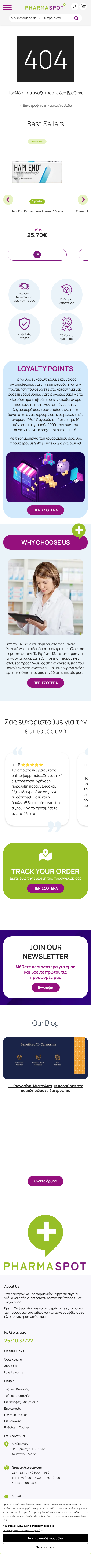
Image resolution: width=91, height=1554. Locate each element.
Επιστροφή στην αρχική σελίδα (47, 105)
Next (83, 200)
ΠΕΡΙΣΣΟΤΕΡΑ (45, 510)
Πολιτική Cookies (15, 1415)
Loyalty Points (13, 1372)
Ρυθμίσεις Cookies (17, 1427)
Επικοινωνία (12, 1408)
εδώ (5, 1519)
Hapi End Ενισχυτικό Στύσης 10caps (37, 211)
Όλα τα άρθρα (45, 1181)
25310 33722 (18, 1340)
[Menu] (7, 6)
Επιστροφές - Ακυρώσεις (21, 1402)
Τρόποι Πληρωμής (16, 1389)
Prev (8, 200)
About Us (10, 1366)
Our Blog (45, 1023)
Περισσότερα (45, 1547)
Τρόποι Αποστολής (17, 1396)
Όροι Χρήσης (13, 1359)
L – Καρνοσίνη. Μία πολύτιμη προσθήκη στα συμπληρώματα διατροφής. (45, 1088)
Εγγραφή (45, 987)
